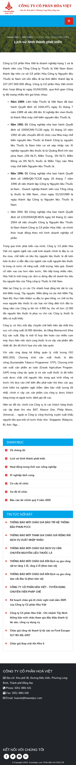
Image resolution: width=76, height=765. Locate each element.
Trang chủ (13, 37)
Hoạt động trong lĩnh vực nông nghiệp (33, 466)
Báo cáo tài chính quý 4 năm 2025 (30, 500)
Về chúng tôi (17, 450)
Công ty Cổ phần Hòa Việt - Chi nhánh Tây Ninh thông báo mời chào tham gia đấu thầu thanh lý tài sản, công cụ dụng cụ (39, 618)
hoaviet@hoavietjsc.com (28, 698)
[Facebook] (6, 756)
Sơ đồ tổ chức (18, 491)
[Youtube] (19, 756)
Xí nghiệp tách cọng (22, 475)
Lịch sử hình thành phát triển (52, 37)
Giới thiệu (27, 37)
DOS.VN (60, 762)
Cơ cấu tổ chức (19, 483)
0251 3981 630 (20, 693)
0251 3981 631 (23, 688)
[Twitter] (13, 756)
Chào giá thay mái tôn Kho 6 (27, 643)
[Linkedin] (25, 756)
